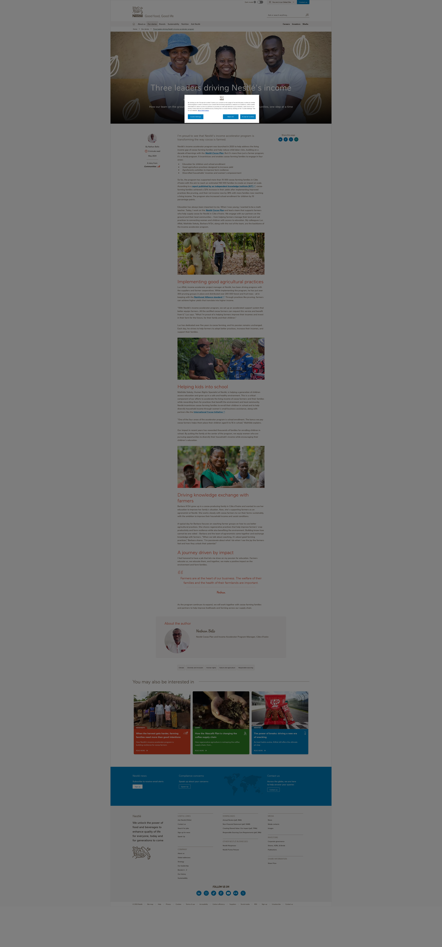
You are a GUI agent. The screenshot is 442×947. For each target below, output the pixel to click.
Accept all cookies (248, 117)
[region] (221, 109)
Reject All (231, 117)
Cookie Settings (195, 117)
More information (203, 110)
